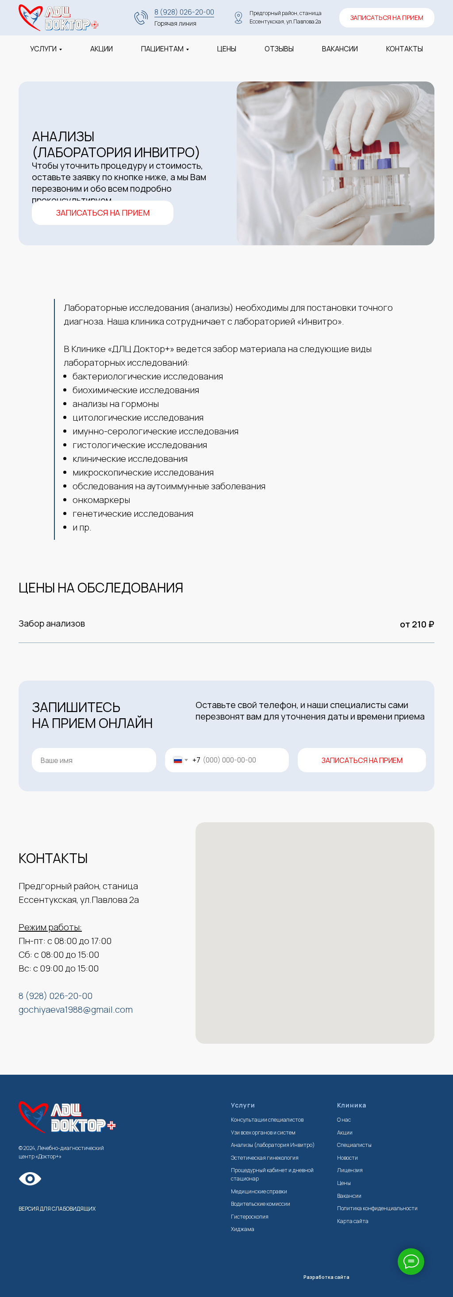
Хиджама (242, 1229)
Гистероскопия (250, 1216)
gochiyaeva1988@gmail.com (76, 1009)
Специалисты (354, 1145)
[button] (102, 213)
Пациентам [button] (162, 49)
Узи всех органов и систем (263, 1132)
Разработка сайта (326, 1277)
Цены (226, 49)
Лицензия (350, 1170)
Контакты (404, 49)
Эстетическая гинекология (265, 1157)
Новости (347, 1157)
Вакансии (340, 49)
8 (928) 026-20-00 (184, 12)
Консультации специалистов (267, 1119)
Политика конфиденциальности (377, 1208)
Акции (101, 49)
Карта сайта (353, 1221)
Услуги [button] (43, 49)
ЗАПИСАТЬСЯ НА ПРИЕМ (362, 760)
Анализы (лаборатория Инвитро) (273, 1145)
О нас (344, 1119)
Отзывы (279, 49)
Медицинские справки (259, 1191)
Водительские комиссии (260, 1204)
